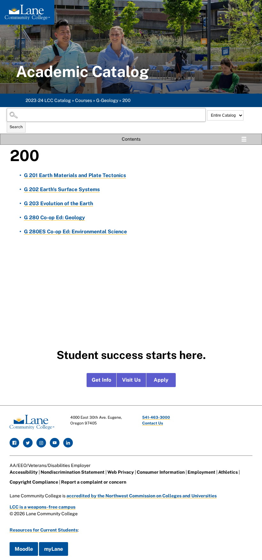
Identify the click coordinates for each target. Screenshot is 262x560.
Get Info (101, 380)
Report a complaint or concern (93, 482)
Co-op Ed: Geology (54, 217)
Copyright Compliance (34, 482)
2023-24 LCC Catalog (48, 100)
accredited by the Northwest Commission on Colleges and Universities (141, 495)
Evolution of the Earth (58, 203)
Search (16, 127)
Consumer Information (161, 472)
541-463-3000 (156, 417)
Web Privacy (120, 472)
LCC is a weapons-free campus (42, 506)
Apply (161, 380)
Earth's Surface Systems (62, 189)
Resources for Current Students (44, 530)
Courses (83, 100)
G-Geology (107, 100)
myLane (53, 549)
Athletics (228, 472)
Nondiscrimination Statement (72, 472)
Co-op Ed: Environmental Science (75, 232)
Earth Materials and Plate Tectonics (75, 175)
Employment (201, 472)
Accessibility (24, 472)
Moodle (24, 549)
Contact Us (152, 423)
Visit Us (131, 380)
